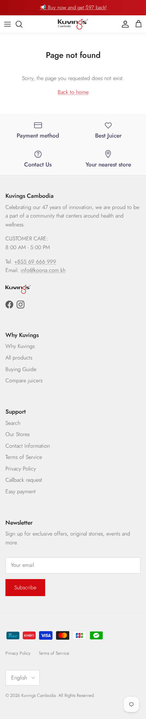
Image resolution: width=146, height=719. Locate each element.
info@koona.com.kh (43, 270)
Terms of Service (23, 457)
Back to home (73, 92)
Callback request (23, 480)
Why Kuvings (20, 346)
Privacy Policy (20, 469)
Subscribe (25, 587)
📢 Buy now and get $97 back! (73, 7)
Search (12, 423)
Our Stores (17, 434)
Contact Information (27, 446)
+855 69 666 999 (35, 262)
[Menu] (7, 24)
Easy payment (20, 491)
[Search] (22, 24)
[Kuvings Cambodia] (73, 24)
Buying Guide (20, 369)
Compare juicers (23, 380)
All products (18, 358)
